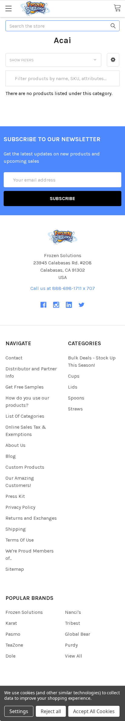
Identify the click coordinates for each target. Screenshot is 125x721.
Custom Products (24, 467)
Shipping (15, 529)
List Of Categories (24, 416)
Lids (72, 387)
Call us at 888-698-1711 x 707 (62, 288)
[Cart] (119, 8)
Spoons (76, 398)
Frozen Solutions (24, 612)
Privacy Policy (20, 507)
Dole (10, 656)
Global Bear (77, 634)
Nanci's (73, 612)
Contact (13, 358)
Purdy (71, 645)
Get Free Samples (24, 387)
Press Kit (15, 496)
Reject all (51, 711)
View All (73, 656)
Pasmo (12, 634)
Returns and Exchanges (31, 518)
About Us (15, 445)
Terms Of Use (19, 540)
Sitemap (14, 569)
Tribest (72, 623)
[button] (113, 59)
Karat (11, 623)
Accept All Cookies (94, 711)
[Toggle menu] (8, 8)
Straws (75, 409)
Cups (73, 376)
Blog (10, 456)
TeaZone (14, 645)
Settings (18, 711)
